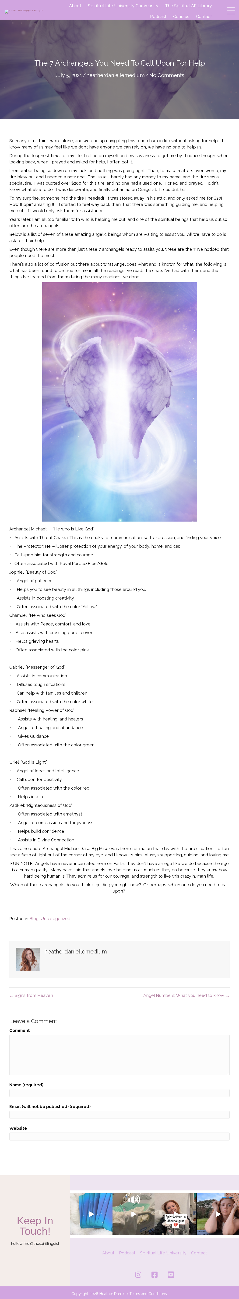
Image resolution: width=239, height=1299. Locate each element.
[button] (230, 9)
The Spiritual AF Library (188, 5)
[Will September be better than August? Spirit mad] (91, 1214)
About (75, 5)
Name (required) (26, 1084)
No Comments (166, 75)
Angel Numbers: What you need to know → (186, 995)
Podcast (158, 16)
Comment (19, 1030)
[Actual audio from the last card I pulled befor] (133, 1214)
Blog (34, 918)
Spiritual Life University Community (123, 5)
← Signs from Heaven (31, 995)
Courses (181, 16)
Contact (204, 16)
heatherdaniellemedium (115, 75)
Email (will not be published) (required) (50, 1106)
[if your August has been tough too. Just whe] (176, 1214)
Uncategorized (55, 918)
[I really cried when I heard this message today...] (218, 1214)
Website (18, 1128)
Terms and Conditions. (148, 1294)
